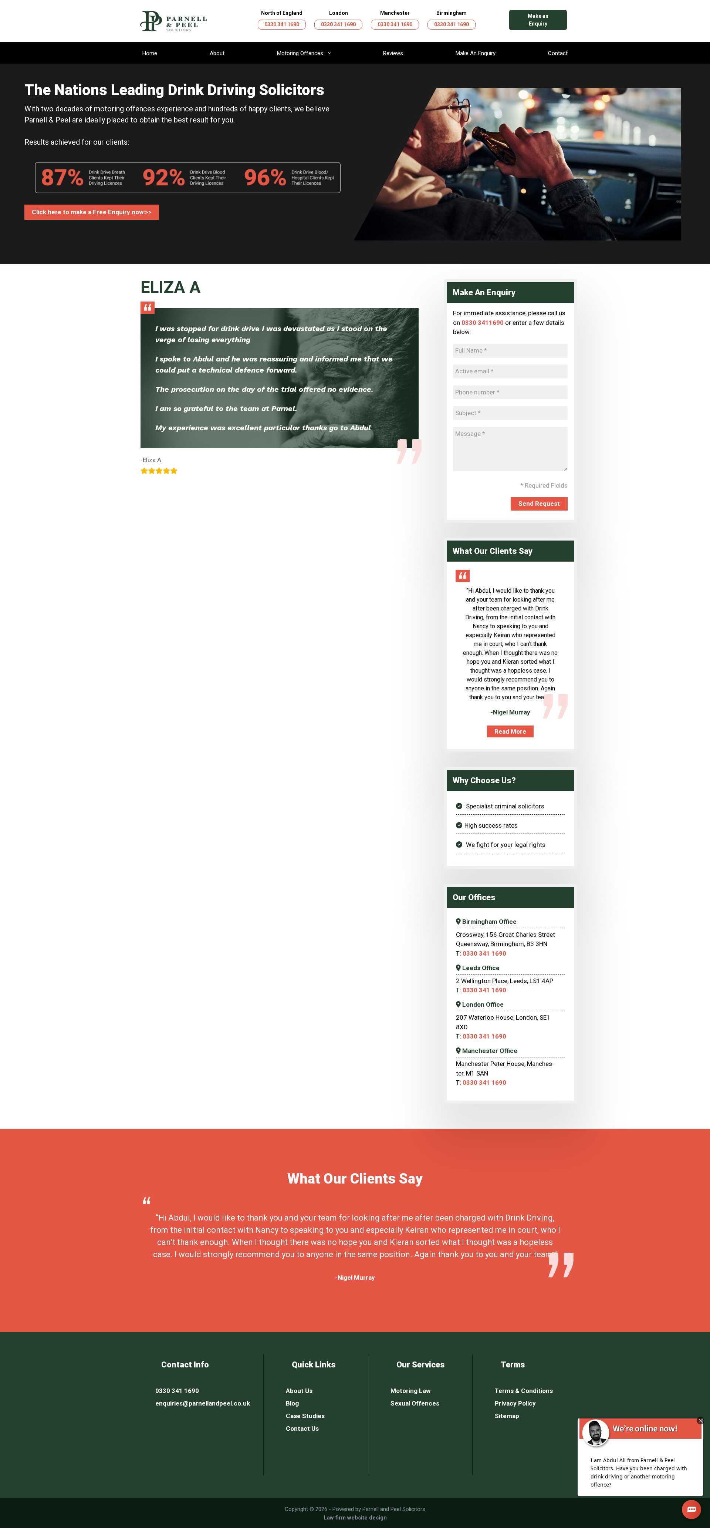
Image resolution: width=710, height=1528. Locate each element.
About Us (299, 1390)
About (217, 53)
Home (149, 53)
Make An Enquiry (476, 53)
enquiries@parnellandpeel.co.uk (202, 1403)
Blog (292, 1403)
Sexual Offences (414, 1403)
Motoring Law (410, 1390)
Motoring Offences (300, 53)
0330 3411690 (483, 322)
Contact (558, 53)
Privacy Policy (515, 1403)
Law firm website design (355, 1517)
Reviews (393, 53)
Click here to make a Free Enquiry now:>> (92, 212)
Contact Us (302, 1428)
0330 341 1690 (281, 24)
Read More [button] (510, 731)
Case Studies (305, 1416)
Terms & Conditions (524, 1390)
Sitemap (507, 1416)
